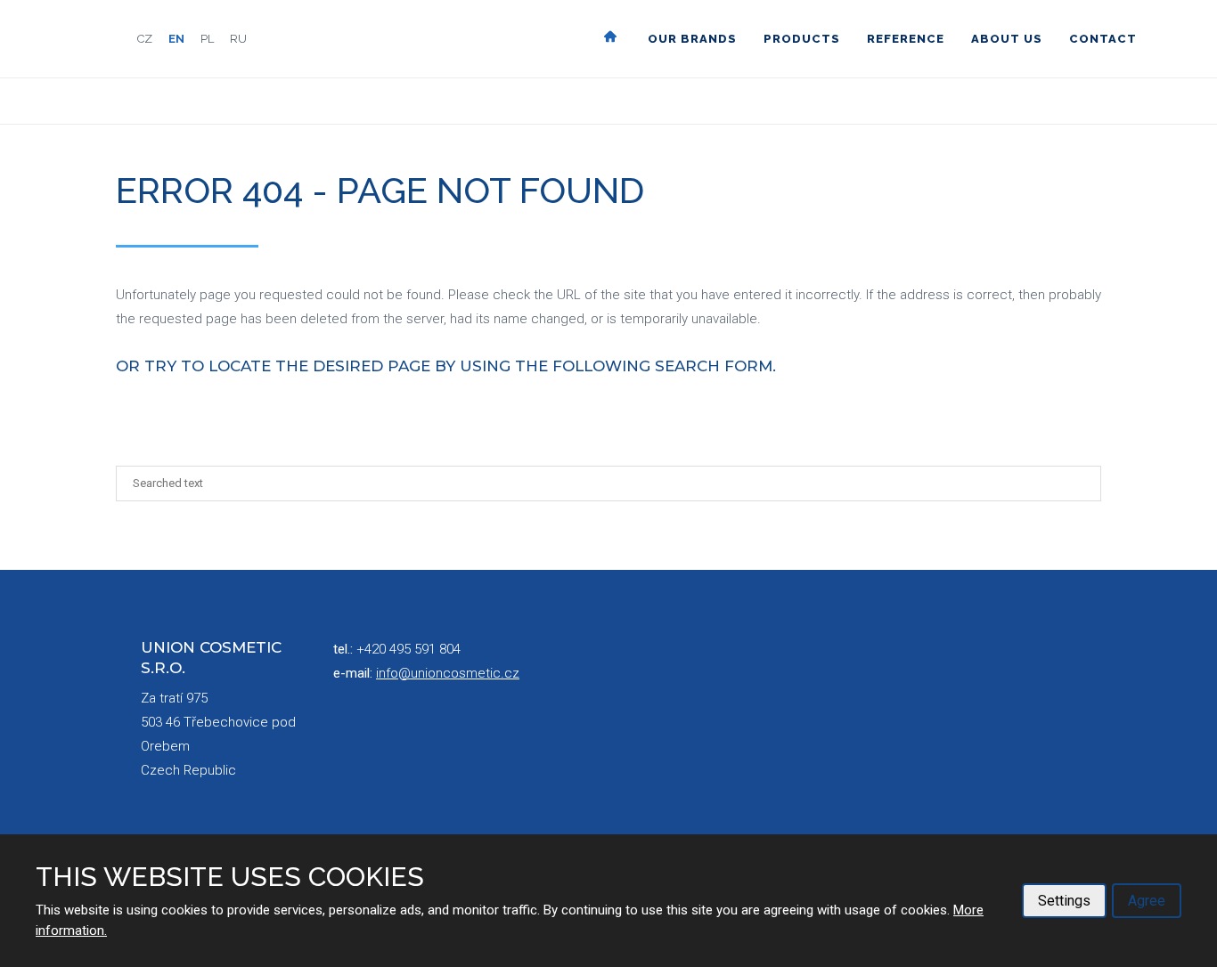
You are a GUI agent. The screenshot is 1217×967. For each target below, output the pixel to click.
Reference (905, 38)
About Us (1006, 38)
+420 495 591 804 (408, 649)
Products (802, 38)
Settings (1064, 900)
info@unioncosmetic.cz (447, 673)
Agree (1146, 900)
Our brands (692, 38)
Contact (1103, 38)
